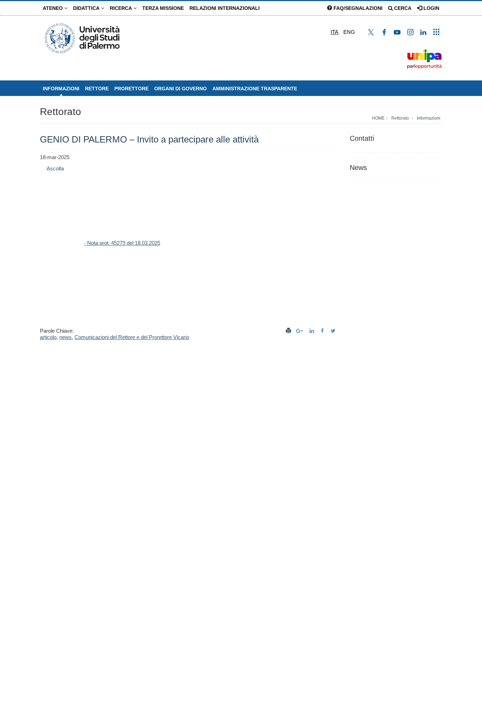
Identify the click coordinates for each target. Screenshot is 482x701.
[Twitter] (334, 331)
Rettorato (60, 111)
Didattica (87, 8)
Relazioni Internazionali (224, 8)
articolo (48, 337)
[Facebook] (323, 331)
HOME (378, 118)
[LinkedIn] (312, 331)
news (65, 337)
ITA (334, 32)
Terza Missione (163, 8)
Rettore (97, 88)
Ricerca (121, 8)
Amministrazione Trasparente (254, 88)
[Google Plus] (300, 331)
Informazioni (61, 88)
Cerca (402, 8)
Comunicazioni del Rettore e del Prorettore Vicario (131, 337)
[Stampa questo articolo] (288, 331)
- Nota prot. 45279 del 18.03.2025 (122, 243)
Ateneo (53, 8)
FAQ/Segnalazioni (357, 8)
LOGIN (430, 8)
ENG (349, 32)
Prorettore (131, 88)
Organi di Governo (180, 88)
